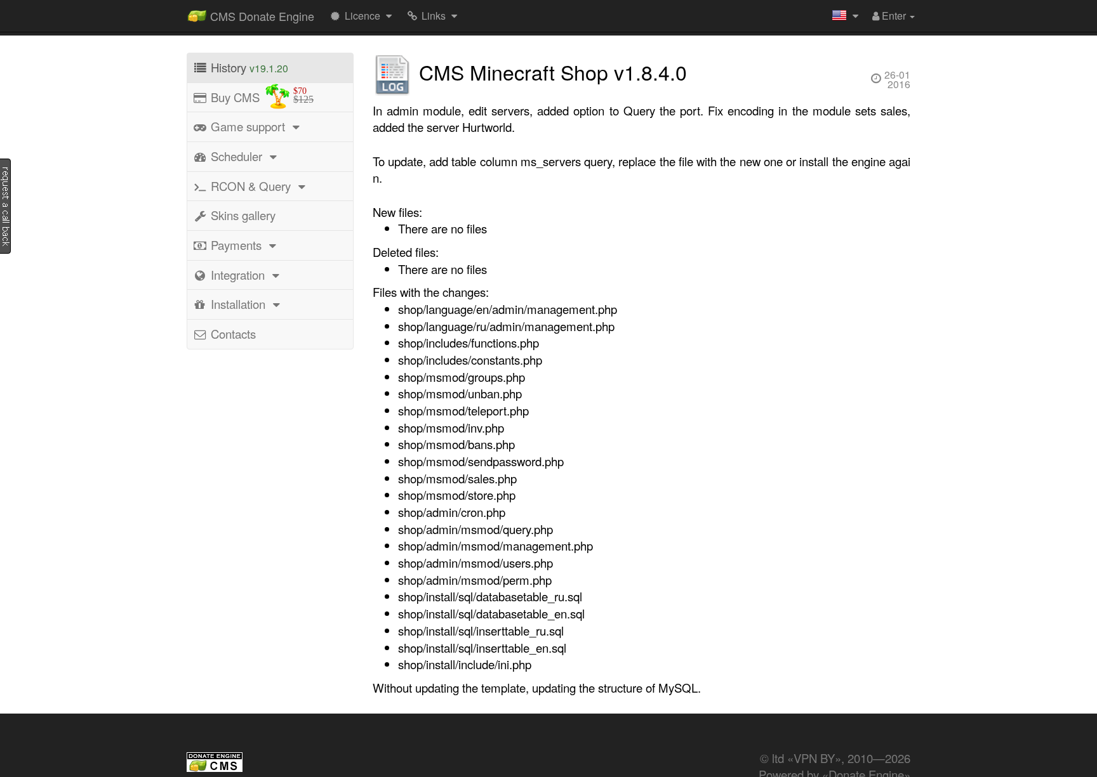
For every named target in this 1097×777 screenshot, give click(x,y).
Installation (238, 304)
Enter (893, 15)
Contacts (232, 333)
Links (433, 15)
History (248, 67)
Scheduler (236, 156)
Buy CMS (261, 95)
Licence (362, 15)
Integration (238, 274)
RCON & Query (251, 186)
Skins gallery (242, 215)
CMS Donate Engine (260, 16)
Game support (248, 126)
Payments (236, 245)
